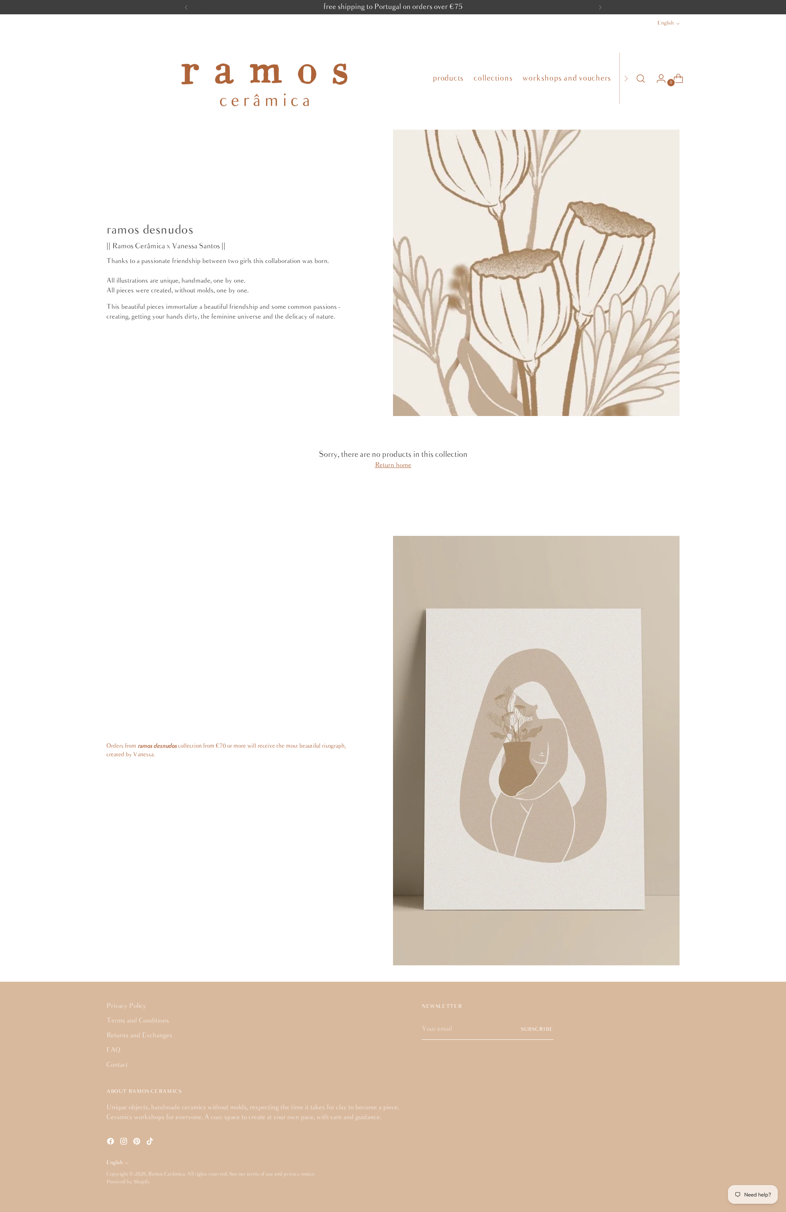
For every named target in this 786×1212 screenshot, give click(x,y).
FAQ (113, 1050)
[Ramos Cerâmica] (263, 78)
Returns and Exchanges (139, 1035)
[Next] (600, 7)
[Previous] (186, 7)
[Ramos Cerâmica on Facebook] (111, 1143)
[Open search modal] (640, 78)
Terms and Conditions (137, 1021)
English (665, 23)
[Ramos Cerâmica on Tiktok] (151, 1143)
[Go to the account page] (658, 78)
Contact (117, 1065)
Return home (393, 465)
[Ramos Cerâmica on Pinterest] (137, 1143)
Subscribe (537, 1029)
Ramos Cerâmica (166, 1174)
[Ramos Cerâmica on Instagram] (124, 1143)
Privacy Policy (126, 1006)
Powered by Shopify (128, 1182)
